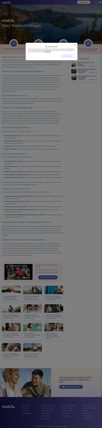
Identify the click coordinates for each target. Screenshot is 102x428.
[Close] (75, 44)
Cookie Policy (48, 51)
